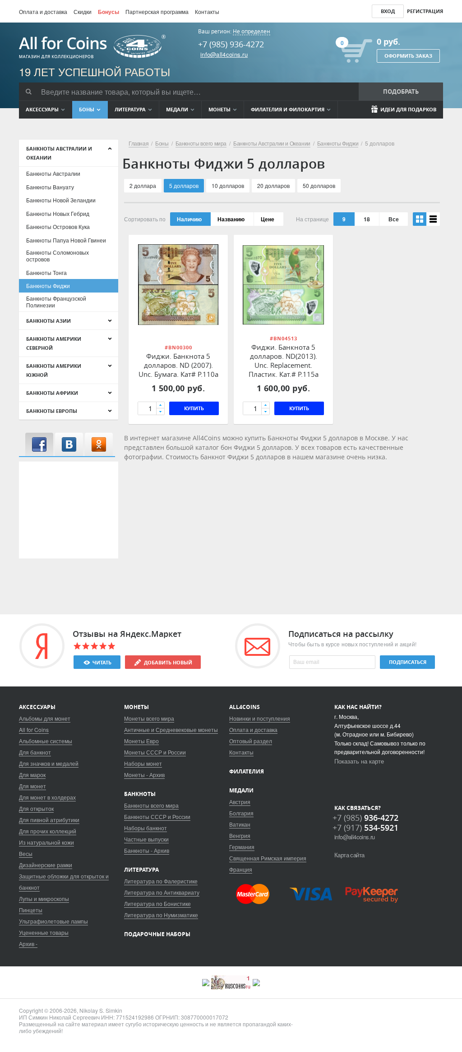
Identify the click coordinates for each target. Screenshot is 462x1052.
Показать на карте (359, 761)
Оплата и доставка (43, 11)
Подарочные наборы (157, 934)
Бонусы (108, 12)
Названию (231, 219)
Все (393, 219)
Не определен (251, 31)
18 (367, 219)
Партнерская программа (157, 11)
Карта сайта (349, 855)
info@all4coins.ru (224, 54)
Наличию (189, 219)
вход (388, 11)
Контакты (207, 11)
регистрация (425, 11)
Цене (267, 219)
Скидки (83, 11)
